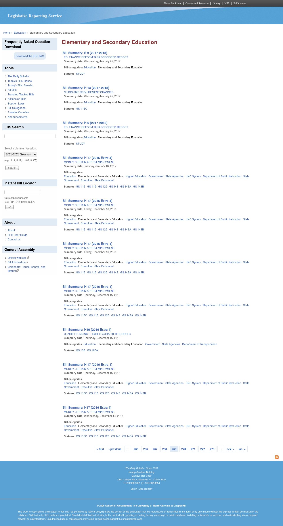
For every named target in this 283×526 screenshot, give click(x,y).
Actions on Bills (17, 99)
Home (7, 32)
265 (136, 449)
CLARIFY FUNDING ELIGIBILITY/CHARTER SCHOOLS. (97, 334)
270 (183, 449)
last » (242, 449)
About (11, 230)
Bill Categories (16, 108)
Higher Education (136, 176)
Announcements (17, 117)
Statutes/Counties (18, 112)
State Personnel (104, 180)
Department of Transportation (199, 344)
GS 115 (80, 186)
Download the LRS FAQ (29, 56)
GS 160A (92, 350)
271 (193, 449)
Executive (86, 180)
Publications (239, 3)
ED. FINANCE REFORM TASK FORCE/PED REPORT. (96, 57)
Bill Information (18, 262)
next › (230, 449)
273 (212, 449)
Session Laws (16, 103)
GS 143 (113, 186)
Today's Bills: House (20, 81)
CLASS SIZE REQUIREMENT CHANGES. (89, 92)
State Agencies (174, 176)
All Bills (12, 89)
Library (216, 3)
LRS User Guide (17, 235)
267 (155, 449)
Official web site (18, 257)
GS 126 (102, 186)
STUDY (80, 73)
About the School (173, 3)
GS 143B (138, 186)
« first (100, 449)
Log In (134, 488)
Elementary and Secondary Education (120, 67)
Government (156, 176)
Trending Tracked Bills (21, 94)
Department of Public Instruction (222, 176)
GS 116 (91, 186)
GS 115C (81, 108)
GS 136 (80, 350)
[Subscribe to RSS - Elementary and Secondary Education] (171, 457)
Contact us (14, 239)
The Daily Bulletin (18, 76)
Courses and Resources (197, 3)
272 (202, 449)
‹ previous (115, 449)
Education (20, 32)
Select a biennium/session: (20, 148)
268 (164, 449)
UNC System (193, 176)
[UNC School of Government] (83, 3)
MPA (226, 3)
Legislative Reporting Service (35, 16)
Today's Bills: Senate (20, 85)
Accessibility (146, 488)
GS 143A (125, 186)
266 (145, 449)
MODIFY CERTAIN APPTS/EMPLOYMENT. (89, 162)
